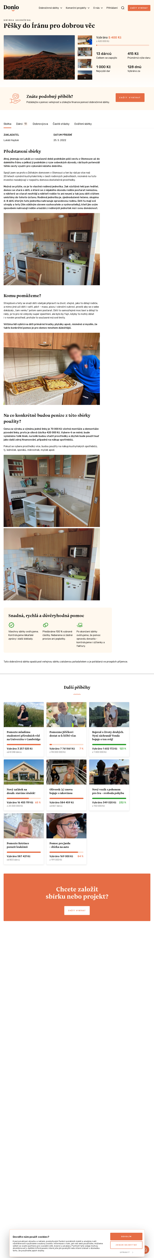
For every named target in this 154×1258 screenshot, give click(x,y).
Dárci (21, 124)
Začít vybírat (139, 8)
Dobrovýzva (40, 124)
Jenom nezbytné (126, 1245)
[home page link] (11, 8)
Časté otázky (61, 124)
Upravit (125, 1252)
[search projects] (122, 8)
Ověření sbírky (83, 124)
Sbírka (7, 124)
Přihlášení (112, 7)
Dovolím (126, 1236)
